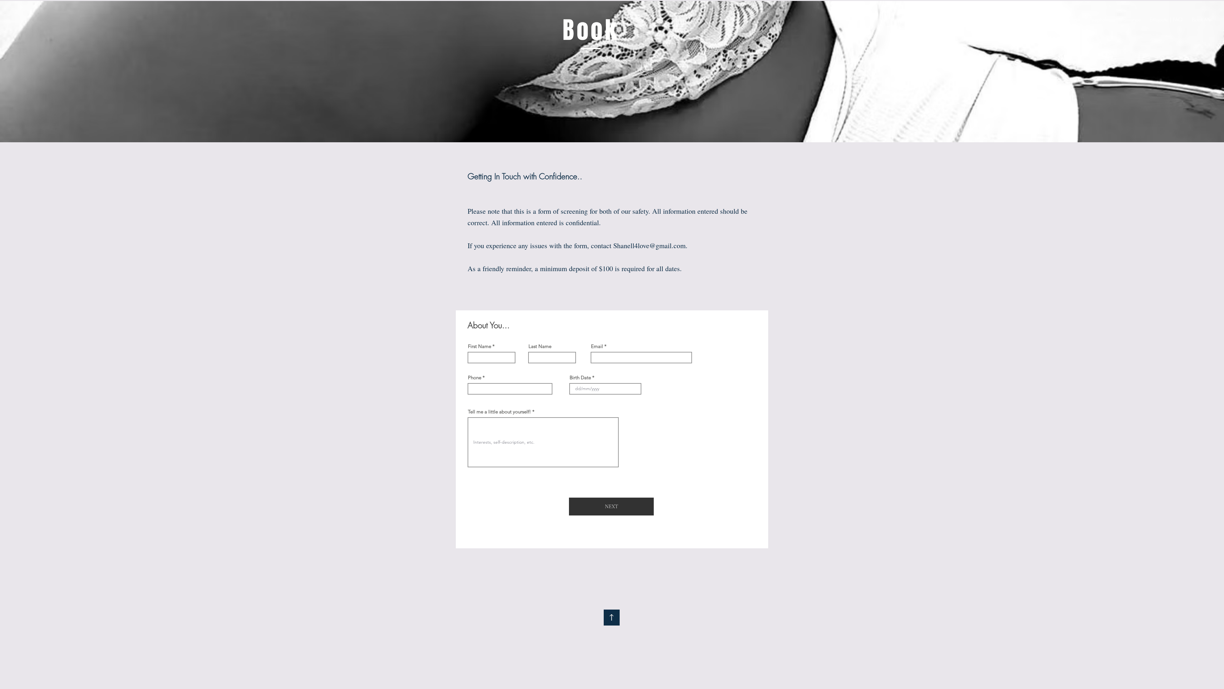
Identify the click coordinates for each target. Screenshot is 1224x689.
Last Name (539, 346)
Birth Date (580, 377)
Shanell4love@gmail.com (649, 245)
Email (597, 346)
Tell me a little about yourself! (499, 411)
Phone (474, 377)
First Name (479, 346)
